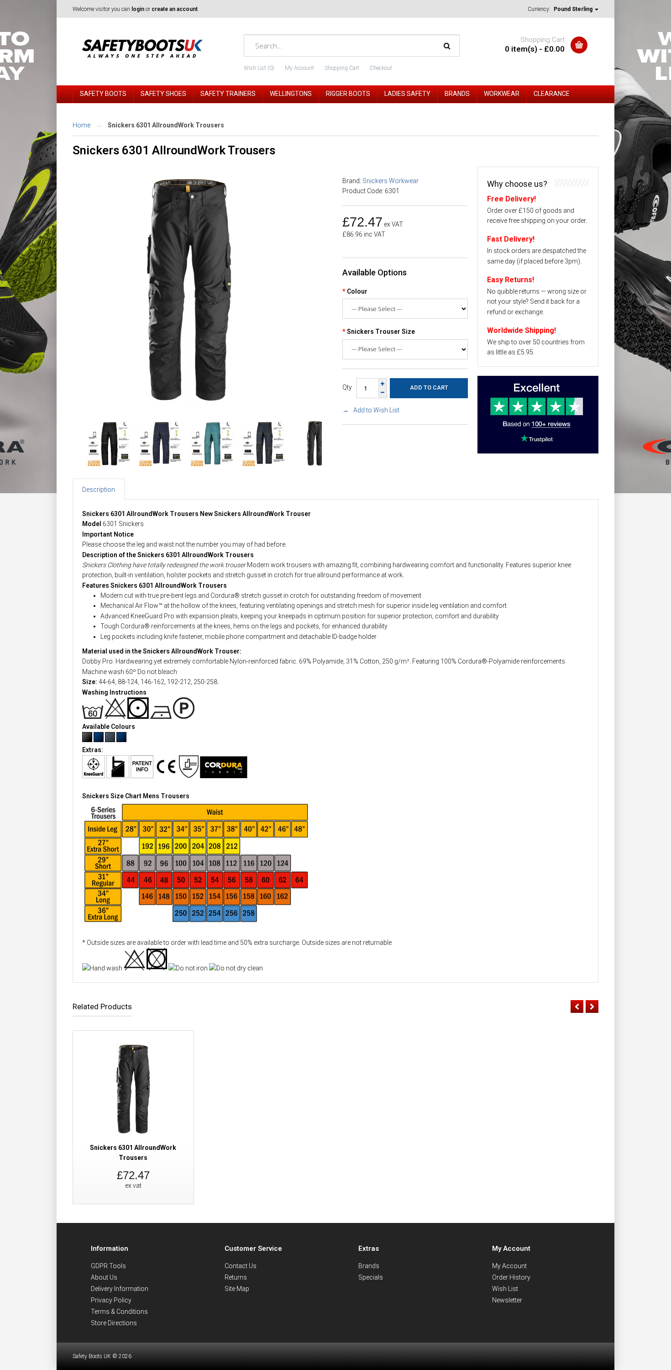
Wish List (505, 1288)
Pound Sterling (574, 9)
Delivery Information (119, 1288)
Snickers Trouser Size (381, 331)
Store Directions (114, 1323)
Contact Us (241, 1266)
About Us (104, 1277)
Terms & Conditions (119, 1311)
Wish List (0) (259, 68)
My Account (299, 68)
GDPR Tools (108, 1266)
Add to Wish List (376, 410)
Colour (357, 291)
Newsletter (507, 1300)
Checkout (381, 68)
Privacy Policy (111, 1300)
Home (81, 125)
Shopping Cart (342, 68)
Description (98, 489)
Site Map (237, 1288)
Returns (236, 1277)
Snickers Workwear (390, 180)
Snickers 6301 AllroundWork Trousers (166, 125)
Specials (370, 1277)
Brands (368, 1266)
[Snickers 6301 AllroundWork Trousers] (189, 402)
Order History (511, 1277)
